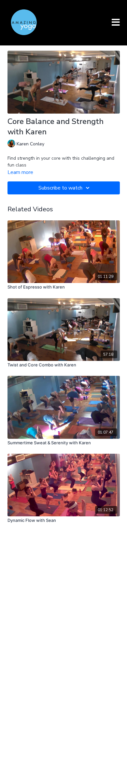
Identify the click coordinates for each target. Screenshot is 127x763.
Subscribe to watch (60, 187)
